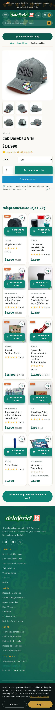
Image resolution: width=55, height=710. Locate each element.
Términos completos (11, 650)
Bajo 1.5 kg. (22, 43)
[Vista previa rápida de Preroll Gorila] (22, 439)
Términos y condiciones (13, 631)
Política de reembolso (12, 645)
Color (5, 159)
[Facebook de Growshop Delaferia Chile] (13, 542)
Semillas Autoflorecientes (14, 563)
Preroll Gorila (11, 465)
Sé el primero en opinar (39, 475)
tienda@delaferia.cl (11, 665)
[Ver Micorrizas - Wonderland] (40, 446)
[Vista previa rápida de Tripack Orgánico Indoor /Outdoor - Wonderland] (22, 386)
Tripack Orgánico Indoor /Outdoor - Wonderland (13, 415)
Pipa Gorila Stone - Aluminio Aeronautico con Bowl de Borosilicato (39, 356)
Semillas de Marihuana (12, 554)
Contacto (6, 611)
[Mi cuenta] (38, 15)
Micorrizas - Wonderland (36, 467)
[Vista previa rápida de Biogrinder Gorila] (22, 218)
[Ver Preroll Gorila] (15, 446)
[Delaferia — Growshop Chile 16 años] (22, 15)
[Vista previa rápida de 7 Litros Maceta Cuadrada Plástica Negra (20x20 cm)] (48, 271)
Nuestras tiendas (10, 602)
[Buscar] (49, 23)
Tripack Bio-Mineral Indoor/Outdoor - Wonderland (14, 300)
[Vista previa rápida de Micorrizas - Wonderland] (48, 439)
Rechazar (14, 704)
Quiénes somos (9, 616)
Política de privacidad (12, 636)
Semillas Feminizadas (12, 558)
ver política (49, 188)
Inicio (12, 43)
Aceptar (40, 704)
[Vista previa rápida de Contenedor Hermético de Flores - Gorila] (48, 218)
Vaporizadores (9, 572)
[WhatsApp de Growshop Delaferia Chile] (20, 542)
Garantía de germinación (13, 597)
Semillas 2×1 (8, 577)
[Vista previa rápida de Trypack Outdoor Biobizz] (22, 324)
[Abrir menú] (5, 15)
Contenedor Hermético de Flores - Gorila (37, 247)
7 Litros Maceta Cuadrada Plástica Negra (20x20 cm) (39, 300)
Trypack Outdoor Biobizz (13, 352)
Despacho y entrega (11, 592)
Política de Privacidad (39, 696)
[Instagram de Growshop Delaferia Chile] (5, 542)
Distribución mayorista (12, 621)
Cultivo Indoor (8, 568)
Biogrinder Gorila (13, 244)
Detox (5, 582)
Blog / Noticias (8, 606)
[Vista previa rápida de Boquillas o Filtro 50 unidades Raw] (48, 386)
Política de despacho (12, 641)
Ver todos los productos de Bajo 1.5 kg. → (27, 496)
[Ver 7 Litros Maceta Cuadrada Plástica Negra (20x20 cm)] (40, 278)
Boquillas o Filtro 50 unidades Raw (39, 414)
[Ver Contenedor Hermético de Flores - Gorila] (40, 225)
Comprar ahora (27, 179)
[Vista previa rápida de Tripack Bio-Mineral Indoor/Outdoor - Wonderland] (22, 271)
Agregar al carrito (34, 170)
